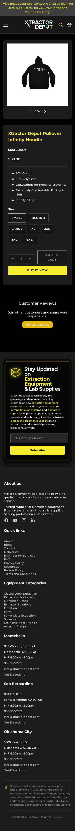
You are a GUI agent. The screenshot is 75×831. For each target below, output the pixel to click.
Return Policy (13, 570)
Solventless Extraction (20, 615)
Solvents (10, 619)
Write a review (37, 325)
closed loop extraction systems (29, 406)
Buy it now (37, 270)
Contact (9, 548)
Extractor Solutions (17, 604)
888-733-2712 (13, 663)
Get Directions (14, 674)
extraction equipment (45, 402)
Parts (7, 612)
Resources (11, 566)
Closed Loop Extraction (20, 593)
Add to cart (52, 257)
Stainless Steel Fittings (20, 623)
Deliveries (11, 552)
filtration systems (30, 409)
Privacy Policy (14, 563)
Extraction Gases (16, 601)
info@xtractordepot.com (21, 669)
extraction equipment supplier (28, 420)
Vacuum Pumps (15, 626)
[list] (37, 74)
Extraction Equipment (20, 597)
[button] (69, 24)
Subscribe (37, 450)
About (8, 541)
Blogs (8, 544)
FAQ (7, 559)
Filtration (10, 608)
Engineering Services (19, 555)
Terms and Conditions (20, 574)
